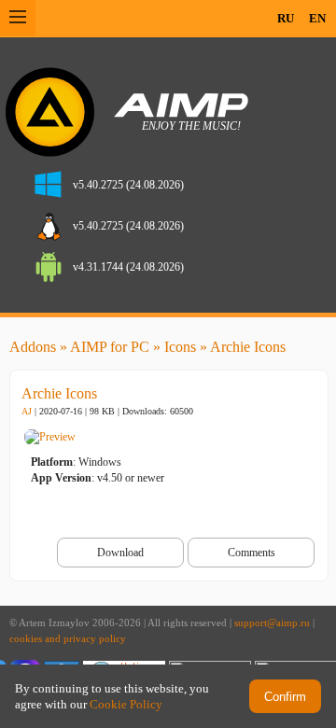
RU (285, 18)
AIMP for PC (109, 347)
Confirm (285, 697)
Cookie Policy (126, 704)
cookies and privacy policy (67, 639)
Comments (251, 552)
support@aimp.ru (272, 623)
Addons (32, 347)
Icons (180, 347)
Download (120, 552)
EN (317, 18)
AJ (26, 411)
